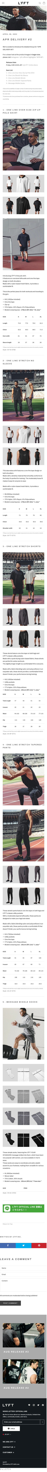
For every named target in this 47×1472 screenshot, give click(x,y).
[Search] (40, 3)
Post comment (10, 1303)
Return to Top (7, 1224)
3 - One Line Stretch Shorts (15, 78)
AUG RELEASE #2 (16, 1388)
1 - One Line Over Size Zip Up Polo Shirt (20, 73)
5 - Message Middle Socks (15, 83)
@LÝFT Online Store (30, 65)
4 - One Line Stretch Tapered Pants (18, 81)
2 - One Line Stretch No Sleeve (17, 75)
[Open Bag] (44, 3)
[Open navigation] (3, 3)
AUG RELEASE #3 (16, 1351)
